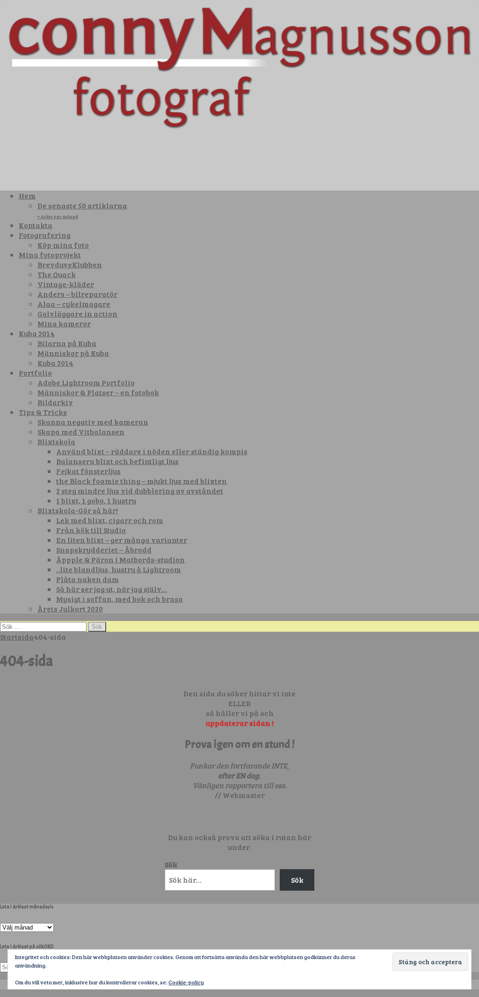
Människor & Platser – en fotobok (98, 392)
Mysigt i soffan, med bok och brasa (119, 599)
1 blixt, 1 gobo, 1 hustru (96, 500)
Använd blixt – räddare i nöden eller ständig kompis (151, 451)
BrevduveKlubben (69, 264)
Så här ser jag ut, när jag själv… (111, 589)
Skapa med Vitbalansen (80, 431)
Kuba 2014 (37, 333)
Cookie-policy (186, 982)
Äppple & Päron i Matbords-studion (120, 559)
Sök (171, 864)
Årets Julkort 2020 (70, 608)
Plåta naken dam (87, 579)
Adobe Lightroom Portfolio (86, 382)
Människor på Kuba (73, 353)
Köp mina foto (63, 245)
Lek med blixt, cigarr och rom (109, 520)
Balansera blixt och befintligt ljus (117, 461)
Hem (27, 195)
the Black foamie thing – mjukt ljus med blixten (141, 481)
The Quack (56, 274)
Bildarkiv (55, 402)
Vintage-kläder (65, 284)
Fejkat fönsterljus (88, 471)
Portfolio (35, 372)
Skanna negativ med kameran (92, 422)
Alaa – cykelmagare (73, 304)
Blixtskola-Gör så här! (77, 510)
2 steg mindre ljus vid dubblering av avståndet (139, 490)
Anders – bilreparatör (77, 294)
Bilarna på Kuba (66, 343)
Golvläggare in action (77, 313)
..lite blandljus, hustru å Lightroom (118, 569)
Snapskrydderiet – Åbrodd (104, 549)
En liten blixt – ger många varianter (121, 540)
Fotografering (45, 235)
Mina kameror (64, 323)
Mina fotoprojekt (50, 254)
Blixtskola (56, 441)
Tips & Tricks (43, 412)
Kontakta (35, 225)
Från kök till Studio (91, 530)
